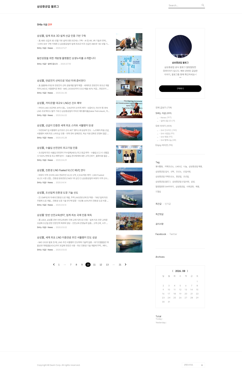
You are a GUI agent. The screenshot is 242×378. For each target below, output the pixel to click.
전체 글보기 (164, 107)
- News (165, 117)
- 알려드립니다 (167, 121)
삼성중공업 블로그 (48, 6)
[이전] (54, 264)
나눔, (185, 166)
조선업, (186, 176)
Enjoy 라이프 (164, 145)
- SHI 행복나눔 (167, 140)
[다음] (126, 264)
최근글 (158, 204)
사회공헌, (190, 186)
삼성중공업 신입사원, (181, 181)
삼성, (193, 181)
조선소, (179, 171)
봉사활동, (159, 166)
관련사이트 (188, 365)
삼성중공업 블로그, (163, 181)
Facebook (161, 234)
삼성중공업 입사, (162, 171)
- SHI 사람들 (166, 133)
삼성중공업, (180, 186)
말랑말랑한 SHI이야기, (165, 186)
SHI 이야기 (164, 126)
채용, (198, 186)
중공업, (179, 176)
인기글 (168, 204)
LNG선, (178, 166)
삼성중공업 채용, (195, 166)
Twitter (173, 234)
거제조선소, (169, 166)
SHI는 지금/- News (45, 48)
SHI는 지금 (164, 113)
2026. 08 (180, 271)
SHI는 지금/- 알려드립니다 (47, 64)
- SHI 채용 (166, 137)
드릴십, (158, 191)
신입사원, (187, 171)
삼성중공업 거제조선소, (165, 176)
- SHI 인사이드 (168, 130)
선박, (173, 171)
